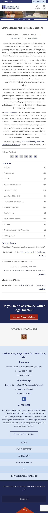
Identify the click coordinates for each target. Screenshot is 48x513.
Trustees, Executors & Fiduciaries (25, 230)
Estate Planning (16, 38)
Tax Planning (25, 213)
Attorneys (24, 456)
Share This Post (32, 38)
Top (25, 510)
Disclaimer (24, 499)
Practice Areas (24, 462)
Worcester (25, 362)
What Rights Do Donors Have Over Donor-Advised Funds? (23, 247)
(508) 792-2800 (8, 1)
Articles (25, 167)
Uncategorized (25, 236)
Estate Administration (25, 184)
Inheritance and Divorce (11, 280)
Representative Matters (24, 476)
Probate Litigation (25, 207)
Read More (42, 256)
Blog (24, 469)
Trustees (25, 224)
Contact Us (40, 2)
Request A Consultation (24, 317)
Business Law (25, 173)
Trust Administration (25, 218)
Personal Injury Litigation (25, 201)
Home (24, 442)
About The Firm (24, 449)
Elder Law (25, 179)
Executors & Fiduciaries (25, 196)
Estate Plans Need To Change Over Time (17, 261)
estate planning (10, 112)
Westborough (25, 381)
